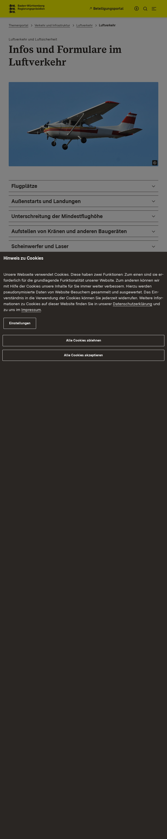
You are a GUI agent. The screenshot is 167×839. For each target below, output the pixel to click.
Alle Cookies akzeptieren (83, 355)
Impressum (31, 309)
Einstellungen (19, 323)
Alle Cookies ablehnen (83, 340)
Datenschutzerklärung (132, 303)
